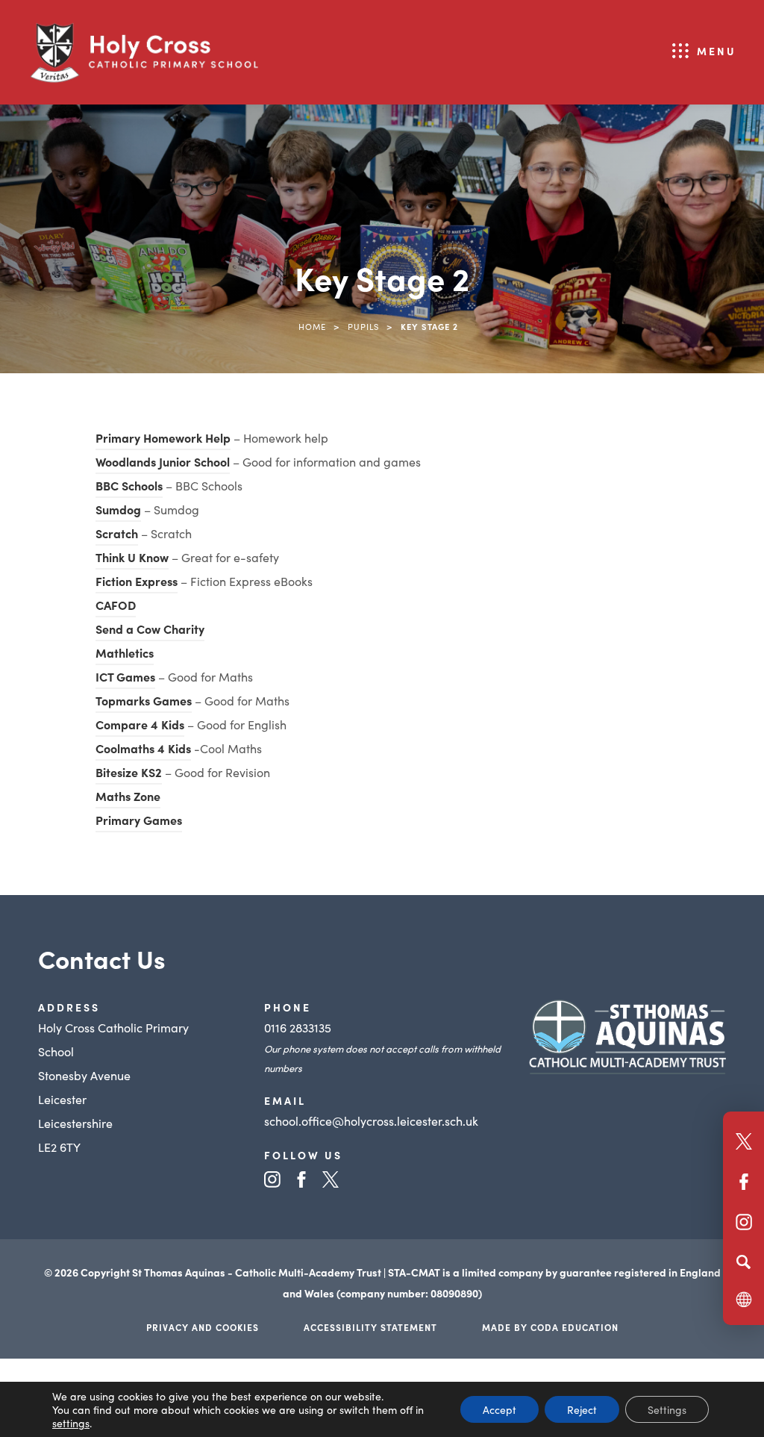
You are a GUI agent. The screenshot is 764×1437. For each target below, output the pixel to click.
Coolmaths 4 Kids (143, 750)
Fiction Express (137, 583)
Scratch (117, 533)
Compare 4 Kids (140, 726)
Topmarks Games (144, 702)
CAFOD (116, 606)
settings (71, 1423)
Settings (667, 1409)
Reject (582, 1409)
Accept (499, 1409)
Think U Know (132, 557)
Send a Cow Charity (150, 628)
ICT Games (125, 678)
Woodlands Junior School (163, 463)
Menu (716, 50)
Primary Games (139, 821)
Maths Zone (128, 798)
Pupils (363, 326)
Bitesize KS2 (129, 774)
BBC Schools (129, 487)
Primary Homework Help (163, 439)
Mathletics (125, 654)
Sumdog (118, 511)
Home (312, 326)
